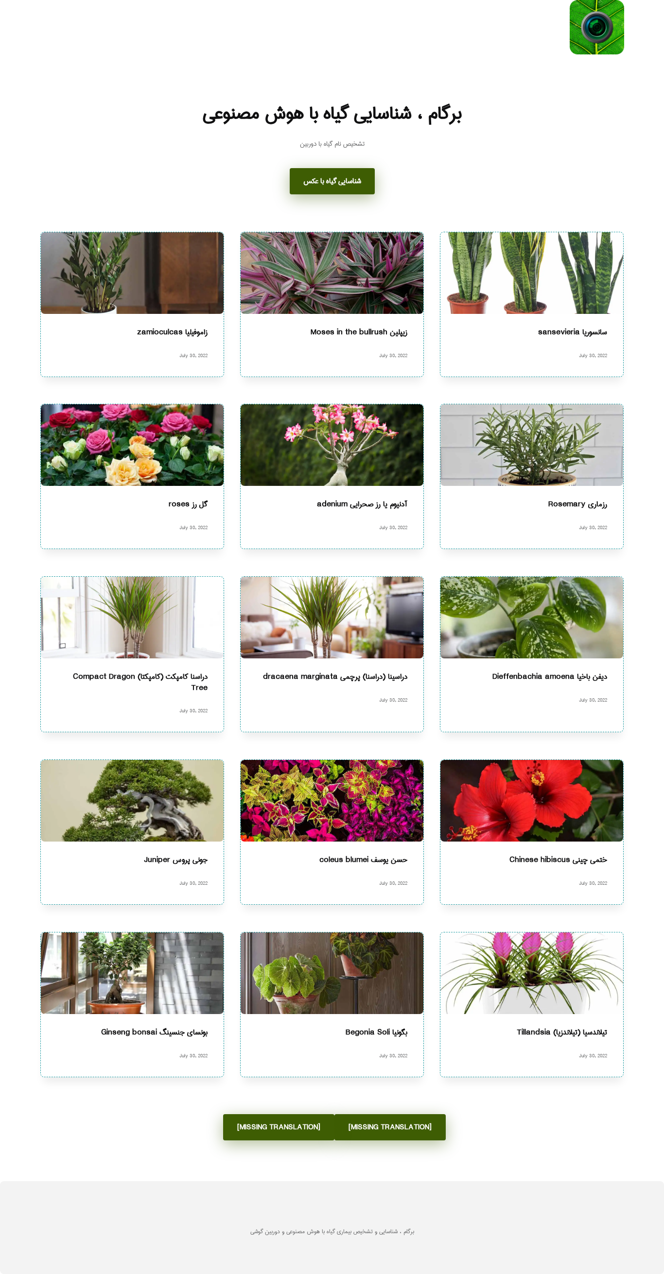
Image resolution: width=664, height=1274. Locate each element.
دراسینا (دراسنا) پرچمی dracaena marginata (335, 677)
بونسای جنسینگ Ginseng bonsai (154, 1032)
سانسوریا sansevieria (572, 332)
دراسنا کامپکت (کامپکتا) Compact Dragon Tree (140, 682)
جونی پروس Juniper (176, 860)
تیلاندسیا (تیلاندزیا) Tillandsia (562, 1032)
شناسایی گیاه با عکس (332, 181)
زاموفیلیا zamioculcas (172, 332)
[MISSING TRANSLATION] (390, 1127)
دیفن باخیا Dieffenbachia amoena (549, 677)
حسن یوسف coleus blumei (363, 860)
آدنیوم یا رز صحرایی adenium (362, 504)
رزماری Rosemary (577, 504)
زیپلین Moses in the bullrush (359, 332)
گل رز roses (188, 504)
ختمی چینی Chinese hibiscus (558, 860)
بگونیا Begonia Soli (376, 1032)
